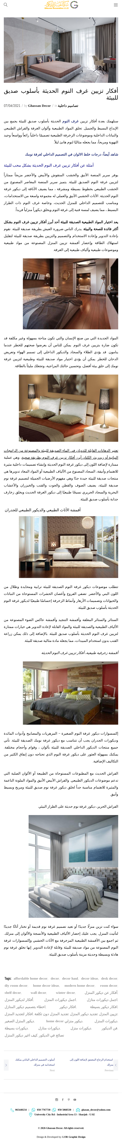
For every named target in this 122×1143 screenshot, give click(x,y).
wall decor (38, 993)
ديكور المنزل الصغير (19, 1021)
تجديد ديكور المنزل (84, 1014)
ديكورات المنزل (106, 1021)
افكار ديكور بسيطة (103, 1007)
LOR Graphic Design (73, 1137)
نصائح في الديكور (51, 1035)
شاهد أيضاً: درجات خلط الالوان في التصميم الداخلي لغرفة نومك (71, 154)
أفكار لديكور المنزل (19, 1000)
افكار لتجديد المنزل (19, 1014)
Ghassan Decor (39, 106)
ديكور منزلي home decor (64, 1021)
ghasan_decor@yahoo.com (95, 1109)
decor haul (70, 978)
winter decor (65, 993)
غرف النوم (70, 121)
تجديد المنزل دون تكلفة (51, 1014)
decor (55, 978)
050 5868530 (64, 1109)
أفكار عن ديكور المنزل (101, 993)
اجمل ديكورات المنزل (60, 1000)
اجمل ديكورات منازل (102, 1000)
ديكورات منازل (49, 1028)
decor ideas (89, 978)
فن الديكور (109, 1028)
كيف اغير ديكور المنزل (21, 1035)
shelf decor (13, 993)
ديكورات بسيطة (16, 1028)
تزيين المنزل (108, 1014)
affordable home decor (30, 978)
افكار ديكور (68, 1007)
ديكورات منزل (81, 1028)
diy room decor (16, 985)
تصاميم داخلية (68, 106)
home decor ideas (46, 985)
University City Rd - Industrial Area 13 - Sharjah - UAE (64, 1114)
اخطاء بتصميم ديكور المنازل (25, 1007)
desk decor (109, 978)
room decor (108, 985)
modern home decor (79, 985)
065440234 (21, 1109)
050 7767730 (43, 1109)
